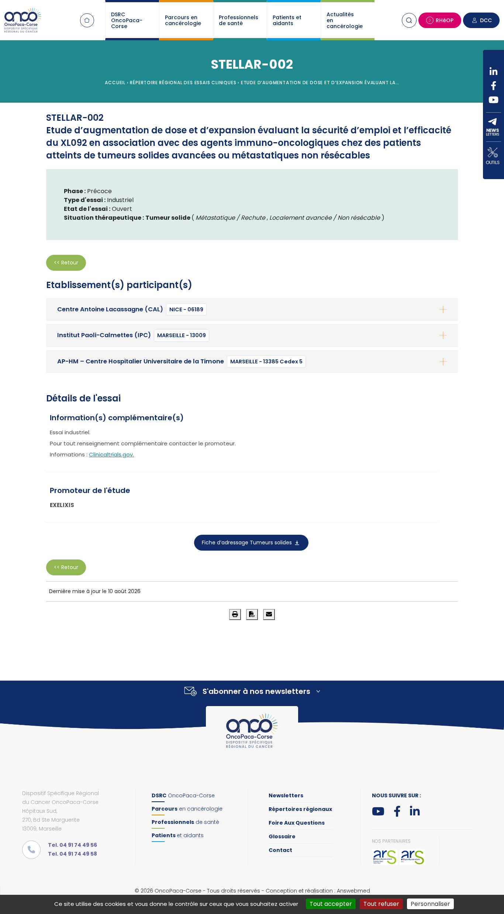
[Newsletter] (493, 127)
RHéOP (444, 20)
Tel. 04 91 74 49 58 (72, 853)
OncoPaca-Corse (183, 795)
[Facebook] (493, 86)
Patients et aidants (287, 20)
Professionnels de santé (238, 20)
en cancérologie (187, 808)
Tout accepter (331, 904)
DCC (486, 20)
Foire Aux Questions (297, 822)
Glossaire (282, 836)
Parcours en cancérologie (183, 20)
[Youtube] (493, 100)
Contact (280, 850)
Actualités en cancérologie (345, 20)
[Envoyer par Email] (269, 614)
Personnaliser (430, 904)
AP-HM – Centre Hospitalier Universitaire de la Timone (180, 361)
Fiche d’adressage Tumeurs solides (247, 542)
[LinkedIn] (493, 72)
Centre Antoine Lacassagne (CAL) (130, 309)
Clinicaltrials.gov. (111, 454)
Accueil (87, 20)
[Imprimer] (235, 614)
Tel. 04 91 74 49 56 (72, 845)
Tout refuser (381, 904)
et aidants (178, 835)
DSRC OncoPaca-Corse (126, 20)
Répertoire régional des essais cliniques (183, 82)
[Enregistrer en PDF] (252, 614)
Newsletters (286, 795)
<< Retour (66, 262)
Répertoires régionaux (300, 809)
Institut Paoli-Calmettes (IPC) (131, 335)
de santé (185, 822)
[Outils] (493, 155)
